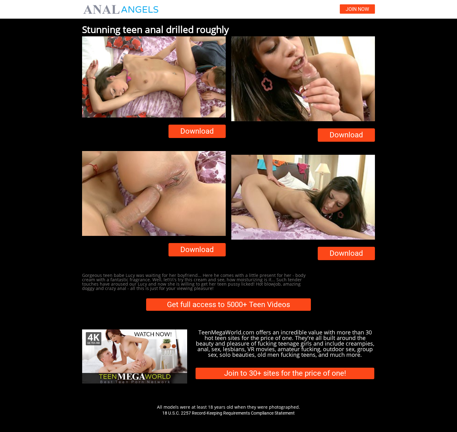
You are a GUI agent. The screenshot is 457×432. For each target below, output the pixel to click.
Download (197, 131)
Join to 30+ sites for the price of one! (285, 373)
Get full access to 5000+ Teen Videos (228, 304)
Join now (357, 9)
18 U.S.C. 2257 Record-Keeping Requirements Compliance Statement (228, 413)
